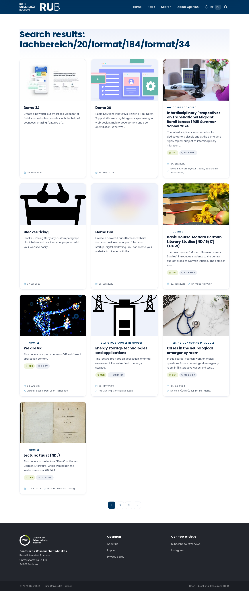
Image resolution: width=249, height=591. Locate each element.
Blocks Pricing (36, 232)
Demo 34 (32, 107)
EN (217, 7)
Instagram (177, 550)
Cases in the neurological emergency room (190, 350)
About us (112, 544)
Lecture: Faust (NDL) (42, 455)
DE (211, 7)
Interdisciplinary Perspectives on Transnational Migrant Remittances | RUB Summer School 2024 (193, 119)
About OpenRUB (188, 7)
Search (166, 7)
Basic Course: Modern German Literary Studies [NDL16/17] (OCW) (194, 241)
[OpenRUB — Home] (40, 7)
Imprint (111, 550)
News (151, 7)
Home (137, 7)
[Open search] (225, 7)
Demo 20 (103, 107)
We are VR (33, 348)
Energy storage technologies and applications (121, 350)
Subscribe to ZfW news (186, 544)
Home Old (104, 232)
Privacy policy (115, 556)
